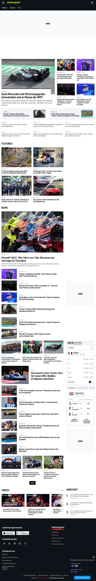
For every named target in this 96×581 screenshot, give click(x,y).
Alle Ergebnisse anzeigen (87, 420)
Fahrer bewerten (74, 420)
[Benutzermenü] (92, 2)
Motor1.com (55, 535)
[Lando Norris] (69, 403)
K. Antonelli (75, 408)
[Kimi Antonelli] (69, 408)
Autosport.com (56, 541)
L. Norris (75, 403)
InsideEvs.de (55, 532)
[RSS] (25, 543)
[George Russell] (69, 413)
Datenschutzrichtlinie (55, 575)
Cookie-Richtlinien (43, 575)
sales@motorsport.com (9, 563)
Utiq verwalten (67, 575)
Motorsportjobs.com (57, 538)
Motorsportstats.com (58, 544)
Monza (76, 352)
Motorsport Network (42, 578)
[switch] (90, 382)
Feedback (5, 554)
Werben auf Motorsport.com (10, 557)
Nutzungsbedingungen (30, 575)
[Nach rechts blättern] (61, 490)
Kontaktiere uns (6, 560)
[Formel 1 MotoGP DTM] (80, 348)
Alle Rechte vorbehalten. (57, 578)
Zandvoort (79, 393)
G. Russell (74, 414)
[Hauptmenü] (3, 2)
